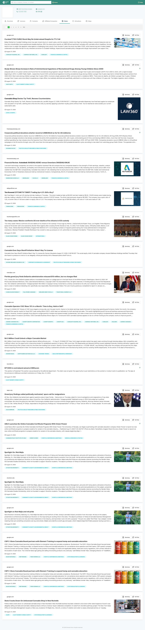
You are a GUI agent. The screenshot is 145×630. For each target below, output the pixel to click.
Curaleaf (44, 54)
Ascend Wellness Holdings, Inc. (15, 262)
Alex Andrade (10, 409)
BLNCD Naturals (10, 556)
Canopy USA (60, 321)
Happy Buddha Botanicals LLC (26, 353)
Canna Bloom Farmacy (12, 292)
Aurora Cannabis (126, 321)
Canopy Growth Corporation (31, 321)
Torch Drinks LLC (35, 556)
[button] (140, 2)
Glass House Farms (11, 236)
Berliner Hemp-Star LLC (46, 292)
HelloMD (114, 321)
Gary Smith (9, 84)
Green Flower (34, 438)
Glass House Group (26, 236)
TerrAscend (9, 206)
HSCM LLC (35, 178)
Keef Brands (22, 556)
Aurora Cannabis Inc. (12, 321)
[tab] (8, 21)
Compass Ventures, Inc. (31, 54)
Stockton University (12, 467)
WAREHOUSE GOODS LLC (12, 178)
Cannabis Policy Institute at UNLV (16, 438)
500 (24, 27)
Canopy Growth (48, 321)
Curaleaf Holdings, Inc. (13, 54)
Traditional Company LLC (63, 292)
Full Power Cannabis (29, 292)
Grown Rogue (10, 353)
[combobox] (31, 2)
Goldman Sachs (10, 148)
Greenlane (26, 178)
